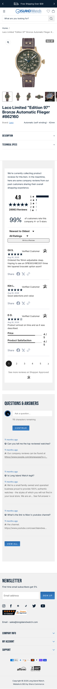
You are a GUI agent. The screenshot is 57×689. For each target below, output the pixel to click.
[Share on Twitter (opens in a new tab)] (23, 274)
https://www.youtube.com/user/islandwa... (26, 528)
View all (12, 544)
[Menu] (4, 11)
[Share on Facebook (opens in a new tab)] (18, 274)
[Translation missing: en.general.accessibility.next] (54, 4)
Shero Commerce (36, 684)
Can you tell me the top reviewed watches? (28, 443)
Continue (21, 428)
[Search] (51, 18)
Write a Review (28, 240)
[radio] (40, 196)
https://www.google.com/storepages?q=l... (26, 457)
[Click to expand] (8, 42)
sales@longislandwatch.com (24, 622)
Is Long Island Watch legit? (20, 475)
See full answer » (41, 496)
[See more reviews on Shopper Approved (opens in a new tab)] (28, 274)
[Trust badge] (14, 612)
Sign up (47, 595)
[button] (7, 97)
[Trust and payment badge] (35, 668)
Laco (11, 122)
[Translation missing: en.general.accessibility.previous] (2, 4)
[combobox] (25, 18)
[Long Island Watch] (28, 11)
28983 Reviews (19, 209)
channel (15, 524)
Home (5, 28)
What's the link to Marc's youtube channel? (28, 514)
